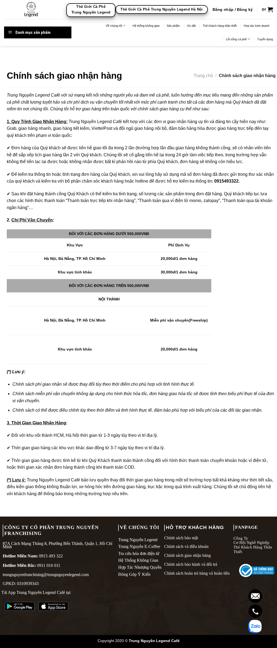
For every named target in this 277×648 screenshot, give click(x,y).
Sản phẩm (173, 25)
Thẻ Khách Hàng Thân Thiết (252, 549)
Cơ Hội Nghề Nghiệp (251, 542)
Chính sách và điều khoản (186, 546)
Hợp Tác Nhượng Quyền (139, 567)
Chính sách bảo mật (181, 537)
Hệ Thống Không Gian (138, 560)
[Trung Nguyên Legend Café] (31, 9)
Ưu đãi (191, 25)
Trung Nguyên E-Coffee (139, 546)
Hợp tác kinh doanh (256, 25)
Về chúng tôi (114, 25)
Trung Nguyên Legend (137, 539)
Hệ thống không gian (146, 25)
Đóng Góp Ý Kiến (134, 574)
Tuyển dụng (265, 39)
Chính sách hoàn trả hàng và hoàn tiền (197, 573)
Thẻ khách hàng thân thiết (220, 25)
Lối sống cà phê (236, 39)
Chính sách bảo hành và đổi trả (190, 564)
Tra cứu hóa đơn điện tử (138, 553)
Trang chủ (203, 75)
